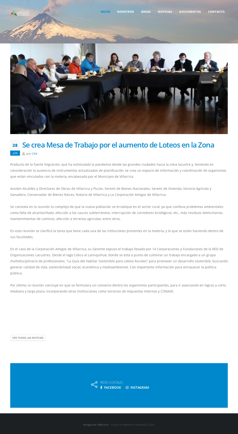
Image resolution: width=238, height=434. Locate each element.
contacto (216, 12)
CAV (34, 154)
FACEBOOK (112, 387)
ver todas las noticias (27, 337)
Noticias (165, 12)
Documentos (190, 12)
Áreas (146, 12)
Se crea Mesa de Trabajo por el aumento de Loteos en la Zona (118, 145)
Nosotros (125, 12)
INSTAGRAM (139, 387)
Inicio (105, 12)
